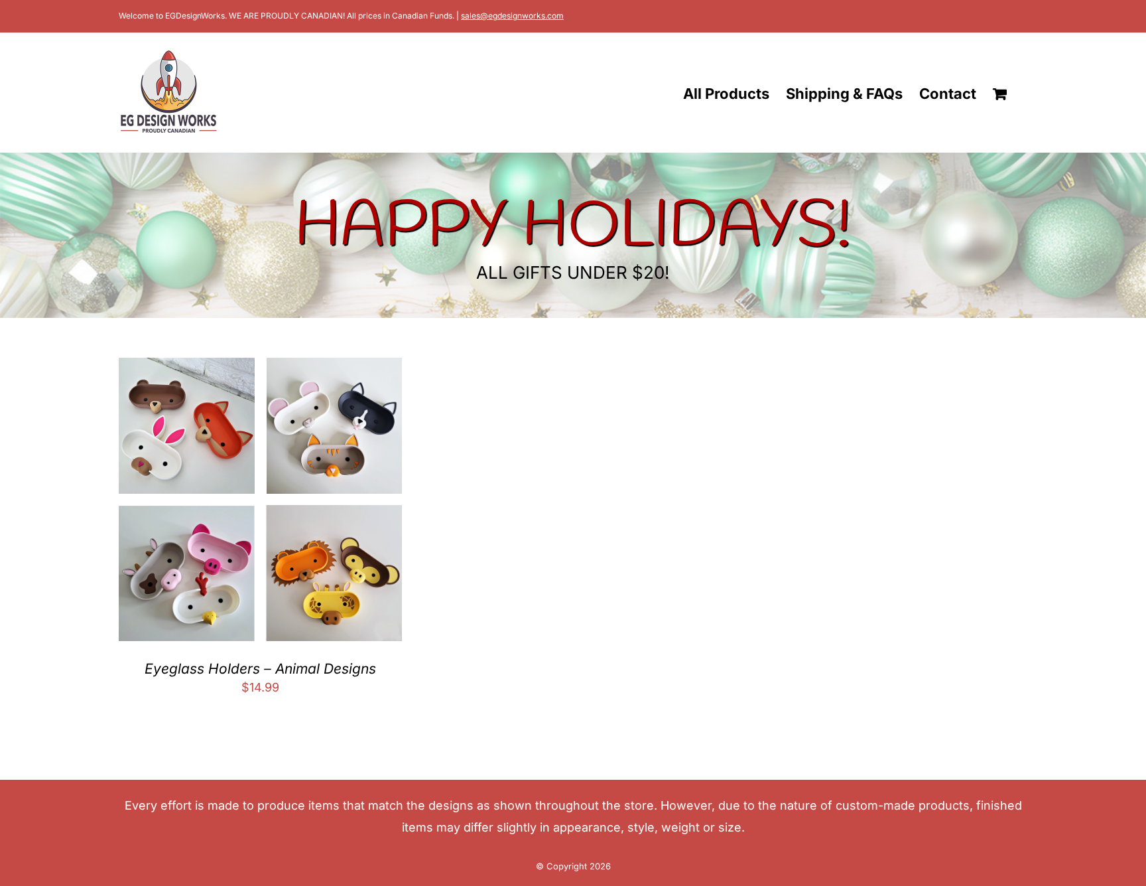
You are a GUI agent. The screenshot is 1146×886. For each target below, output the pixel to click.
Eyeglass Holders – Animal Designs (260, 668)
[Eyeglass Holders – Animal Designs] (260, 368)
